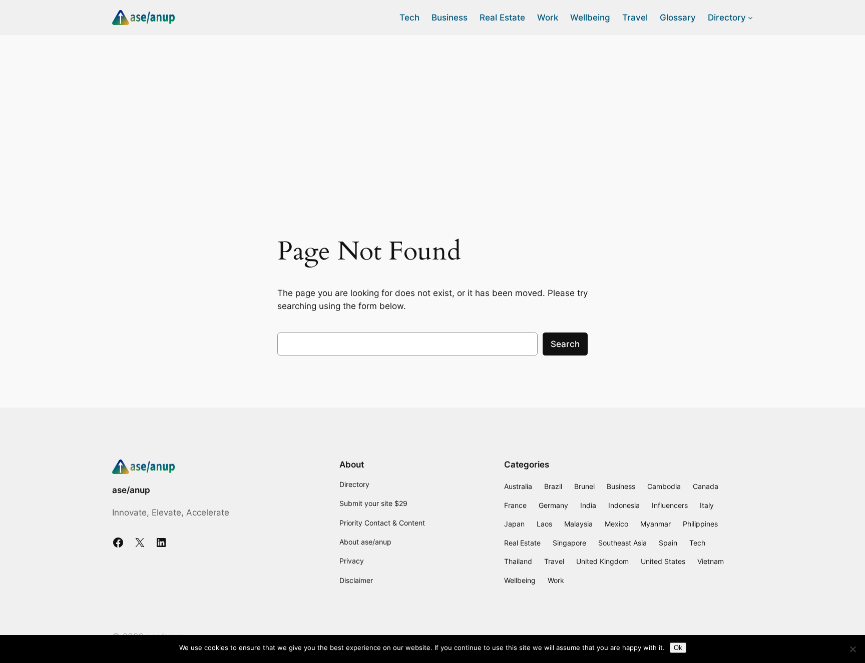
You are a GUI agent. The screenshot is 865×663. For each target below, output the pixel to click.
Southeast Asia (622, 542)
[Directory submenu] (750, 17)
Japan (514, 524)
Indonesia (624, 505)
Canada (705, 486)
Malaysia (578, 524)
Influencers (670, 505)
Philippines (700, 524)
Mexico (616, 524)
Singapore (569, 542)
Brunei (584, 486)
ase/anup (131, 490)
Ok (678, 648)
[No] (852, 649)
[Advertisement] (432, 114)
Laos (544, 524)
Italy (707, 505)
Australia (518, 486)
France (515, 505)
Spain (668, 542)
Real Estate (522, 542)
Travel (554, 561)
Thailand (518, 561)
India (588, 505)
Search (565, 344)
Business (621, 486)
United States (663, 561)
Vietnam (710, 561)
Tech (697, 542)
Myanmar (655, 524)
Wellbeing (520, 580)
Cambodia (664, 486)
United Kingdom (602, 561)
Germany (553, 505)
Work (556, 580)
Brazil (553, 486)
